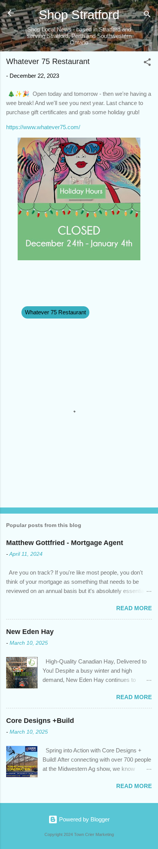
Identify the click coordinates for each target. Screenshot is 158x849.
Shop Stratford (79, 15)
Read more (134, 608)
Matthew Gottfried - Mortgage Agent (64, 543)
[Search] (147, 15)
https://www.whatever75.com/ (43, 127)
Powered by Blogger (84, 819)
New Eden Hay (30, 632)
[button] (147, 63)
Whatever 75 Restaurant (55, 312)
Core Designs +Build (40, 720)
